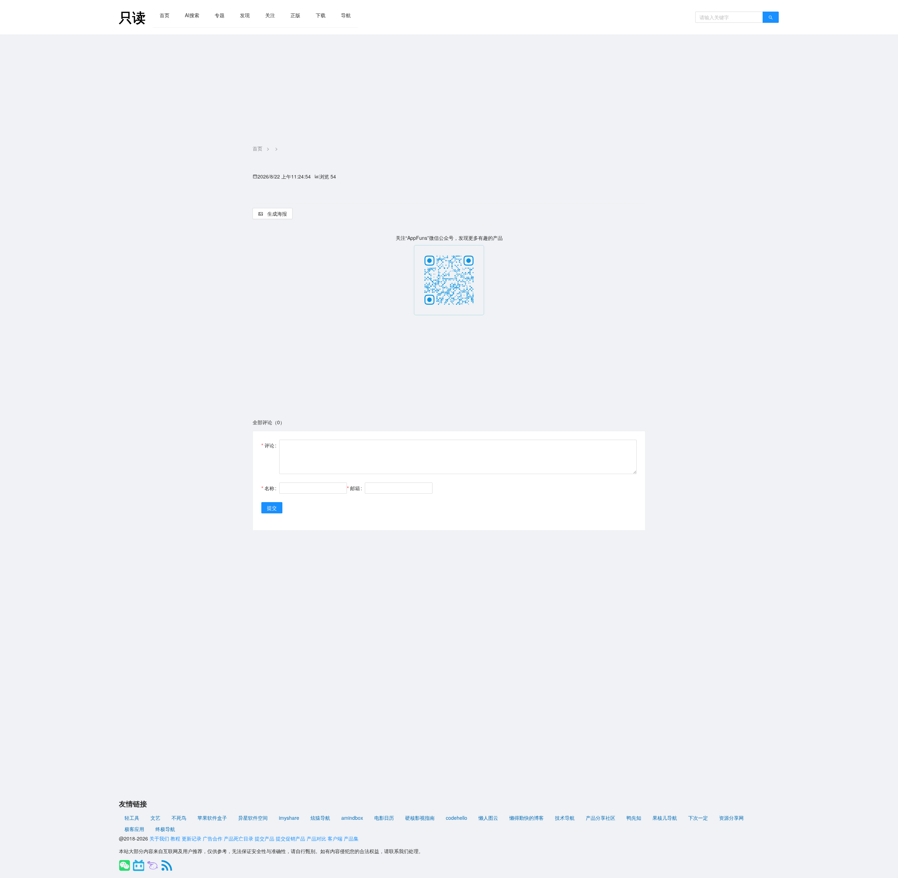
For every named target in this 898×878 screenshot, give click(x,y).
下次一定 (698, 817)
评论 (269, 445)
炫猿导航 (320, 817)
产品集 (351, 838)
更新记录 (191, 838)
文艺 (155, 817)
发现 (245, 15)
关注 (270, 15)
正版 (295, 15)
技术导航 (565, 817)
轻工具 (132, 817)
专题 (219, 15)
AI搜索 (192, 15)
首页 (164, 15)
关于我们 (159, 838)
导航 (346, 15)
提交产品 (264, 838)
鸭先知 (633, 817)
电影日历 (384, 817)
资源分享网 (731, 817)
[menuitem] (164, 15)
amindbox (352, 817)
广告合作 (212, 838)
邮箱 (355, 488)
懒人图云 (488, 817)
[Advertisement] (449, 87)
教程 (175, 838)
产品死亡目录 (238, 838)
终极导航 (165, 828)
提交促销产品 (290, 838)
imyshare (289, 817)
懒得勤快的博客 (526, 817)
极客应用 (134, 828)
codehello (456, 817)
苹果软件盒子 (212, 817)
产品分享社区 (600, 817)
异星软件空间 (253, 817)
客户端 (335, 838)
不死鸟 (179, 817)
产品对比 (316, 838)
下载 (321, 15)
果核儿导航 (664, 817)
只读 (132, 17)
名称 (269, 488)
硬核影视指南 (420, 817)
